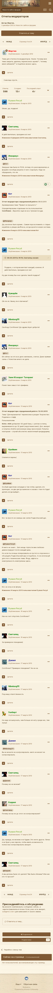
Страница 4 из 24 (26, 42)
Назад (9, 42)
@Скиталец (7, 810)
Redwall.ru (26, 987)
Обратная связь (30, 984)
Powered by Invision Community (26, 989)
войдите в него (8, 912)
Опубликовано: (20, 54)
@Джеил (6, 781)
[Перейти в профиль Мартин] (4, 52)
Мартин (10, 23)
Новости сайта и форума (26, 25)
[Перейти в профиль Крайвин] (4, 451)
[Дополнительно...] (48, 52)
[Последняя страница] (50, 42)
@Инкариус (7, 221)
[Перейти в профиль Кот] (4, 195)
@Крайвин (7, 483)
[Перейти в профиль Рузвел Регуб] (4, 102)
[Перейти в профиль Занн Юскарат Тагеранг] (4, 378)
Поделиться (27, 934)
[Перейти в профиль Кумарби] (4, 294)
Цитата (10, 72)
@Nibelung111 (8, 749)
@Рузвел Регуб (9, 544)
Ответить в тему (26, 33)
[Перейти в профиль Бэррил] (4, 803)
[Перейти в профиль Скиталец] (4, 128)
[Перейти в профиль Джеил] (4, 661)
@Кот (5, 164)
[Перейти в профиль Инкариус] (4, 157)
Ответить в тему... (14, 921)
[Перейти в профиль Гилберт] (4, 713)
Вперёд (43, 42)
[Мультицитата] (3, 72)
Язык (18, 984)
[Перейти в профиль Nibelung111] (4, 320)
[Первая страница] (3, 42)
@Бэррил (6, 871)
